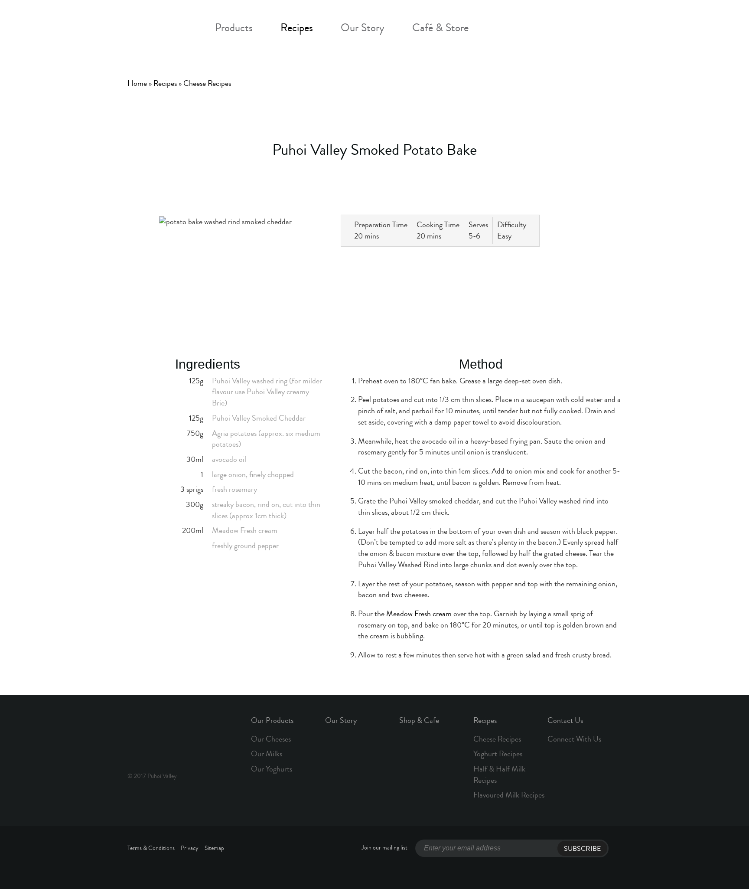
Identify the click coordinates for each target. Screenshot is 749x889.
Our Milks (266, 753)
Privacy (190, 848)
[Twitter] (445, 262)
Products (234, 28)
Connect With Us (574, 739)
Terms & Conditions (151, 848)
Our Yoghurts (271, 769)
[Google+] (489, 262)
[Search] (547, 28)
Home (137, 83)
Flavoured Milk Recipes (508, 795)
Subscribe (582, 848)
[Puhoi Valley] (157, 736)
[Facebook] (504, 28)
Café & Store (440, 28)
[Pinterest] (511, 262)
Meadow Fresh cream (419, 613)
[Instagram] (526, 28)
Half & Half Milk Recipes (499, 774)
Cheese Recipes (207, 83)
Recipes (296, 28)
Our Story (362, 28)
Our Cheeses (271, 739)
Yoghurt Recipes (497, 753)
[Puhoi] (157, 25)
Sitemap (214, 848)
